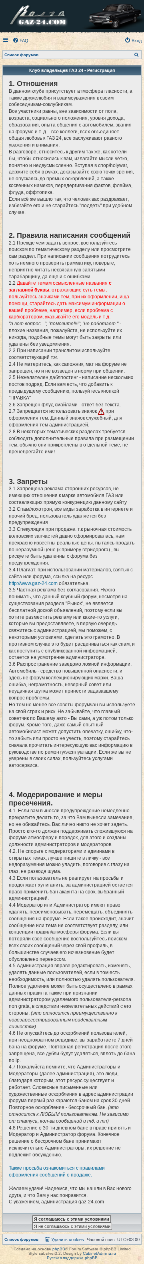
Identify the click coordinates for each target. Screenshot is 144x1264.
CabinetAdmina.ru (99, 1253)
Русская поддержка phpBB (72, 1258)
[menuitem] (20, 40)
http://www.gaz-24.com (33, 583)
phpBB (58, 1249)
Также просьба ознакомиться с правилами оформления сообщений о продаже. (57, 1171)
